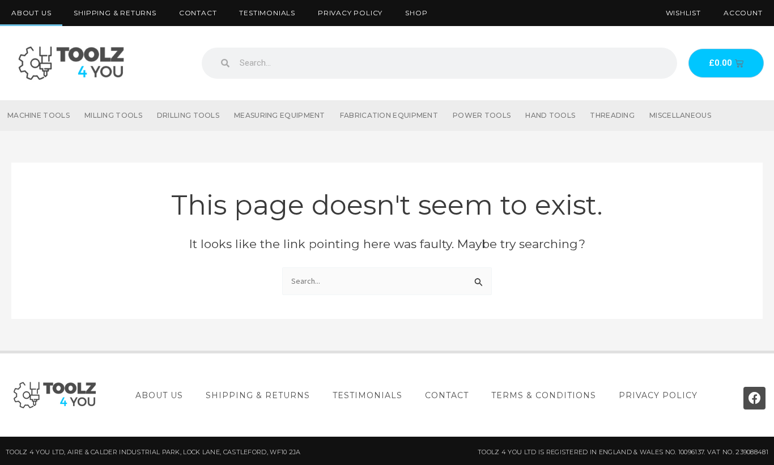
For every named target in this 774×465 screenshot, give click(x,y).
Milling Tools (113, 115)
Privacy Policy (350, 12)
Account (743, 12)
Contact (198, 12)
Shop (416, 12)
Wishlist (683, 12)
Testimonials (267, 12)
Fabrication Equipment (389, 115)
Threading (612, 115)
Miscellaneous (680, 115)
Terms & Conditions (543, 395)
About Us (31, 12)
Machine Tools (38, 115)
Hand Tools (550, 115)
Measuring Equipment (279, 115)
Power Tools (482, 115)
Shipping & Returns (115, 12)
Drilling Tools (188, 115)
